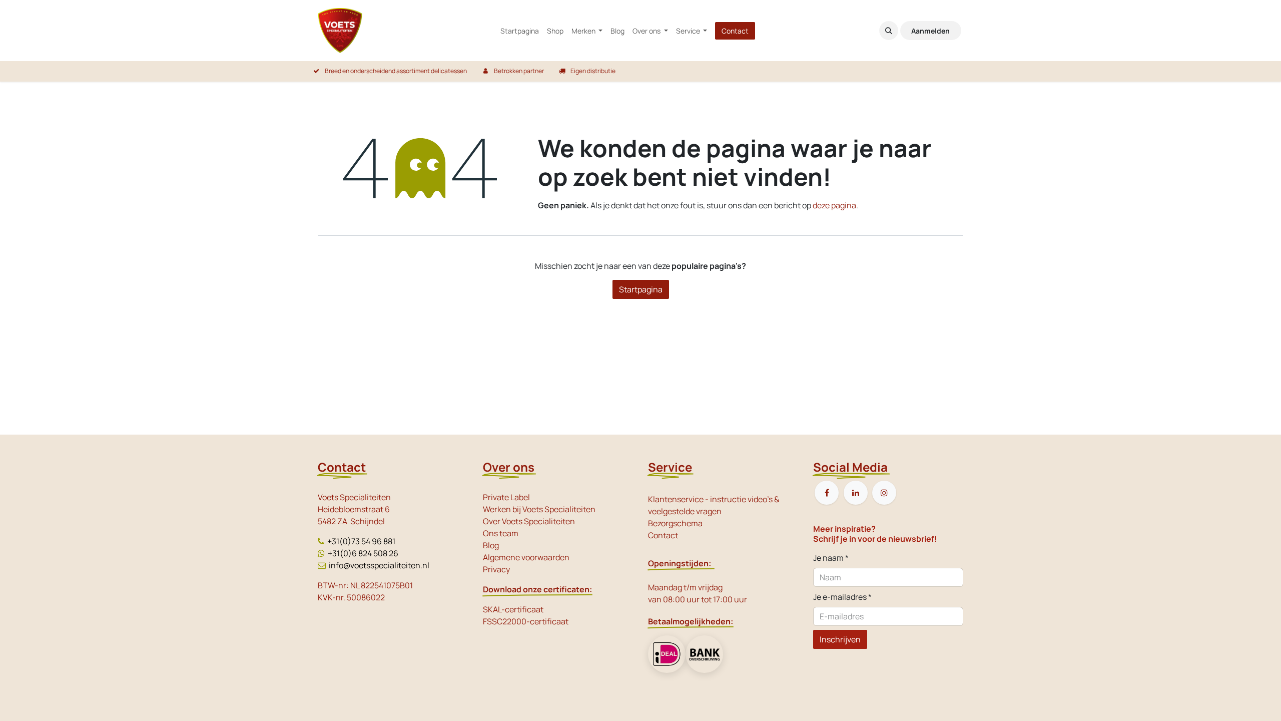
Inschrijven (840, 639)
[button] (888, 30)
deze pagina (834, 205)
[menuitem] (519, 31)
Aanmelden (930, 31)
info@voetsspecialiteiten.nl (379, 565)
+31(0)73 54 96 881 (361, 541)
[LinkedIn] (856, 493)
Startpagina (641, 289)
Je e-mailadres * (842, 596)
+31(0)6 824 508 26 (363, 553)
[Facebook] (827, 493)
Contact (735, 31)
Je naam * (831, 557)
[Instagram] (884, 493)
